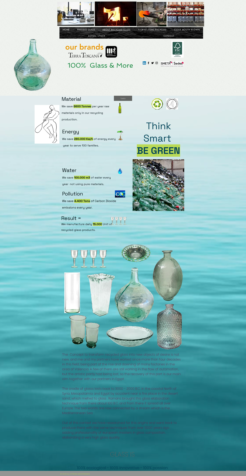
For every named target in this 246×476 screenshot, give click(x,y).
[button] (123, 98)
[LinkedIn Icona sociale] (144, 63)
